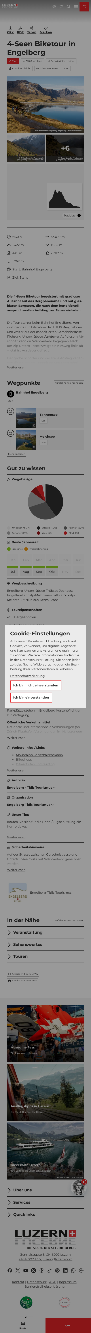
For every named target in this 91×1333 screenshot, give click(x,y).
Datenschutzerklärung (27, 676)
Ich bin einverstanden (31, 697)
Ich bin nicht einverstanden (35, 685)
